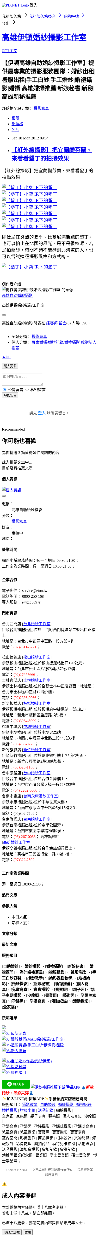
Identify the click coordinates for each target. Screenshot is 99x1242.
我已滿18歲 (12, 1232)
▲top (6, 357)
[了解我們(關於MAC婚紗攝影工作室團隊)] (33, 1039)
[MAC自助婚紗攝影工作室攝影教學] (14, 1067)
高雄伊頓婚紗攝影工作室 (44, 37)
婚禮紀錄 (84, 1105)
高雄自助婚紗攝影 (17, 296)
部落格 (17, 124)
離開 (28, 1232)
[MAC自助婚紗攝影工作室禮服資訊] (33, 1045)
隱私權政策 (85, 1170)
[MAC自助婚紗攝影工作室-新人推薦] (14, 1051)
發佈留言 (10, 395)
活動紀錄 (45, 1110)
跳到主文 (9, 51)
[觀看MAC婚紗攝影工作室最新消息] (14, 1033)
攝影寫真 (41, 108)
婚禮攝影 (9, 1110)
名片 (15, 130)
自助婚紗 (48, 1105)
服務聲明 (51, 1175)
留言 (62, 323)
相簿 (15, 118)
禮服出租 (27, 1110)
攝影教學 (29, 1105)
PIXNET (22, 1170)
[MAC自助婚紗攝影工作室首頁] (4, 1028)
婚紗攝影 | (67, 1105)
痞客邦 (52, 323)
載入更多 (10, 366)
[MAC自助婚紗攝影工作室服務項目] (14, 1072)
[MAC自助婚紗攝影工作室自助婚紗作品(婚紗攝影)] (27, 1061)
